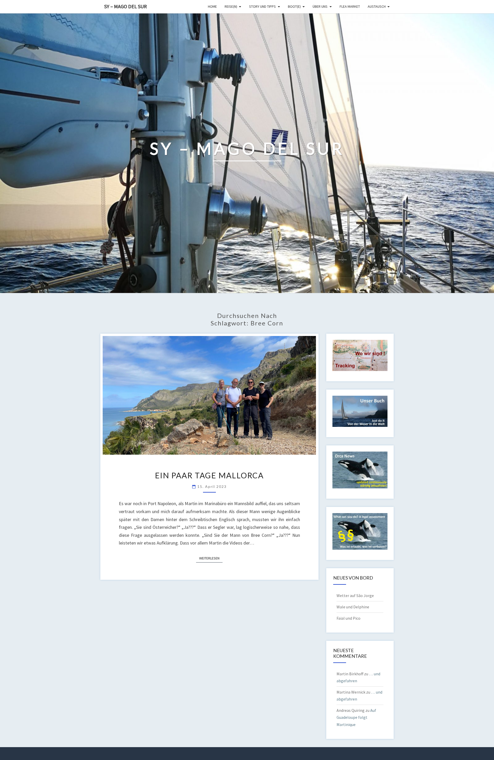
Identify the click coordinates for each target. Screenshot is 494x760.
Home (212, 6)
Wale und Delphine (353, 606)
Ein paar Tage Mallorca (209, 475)
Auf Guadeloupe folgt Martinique (356, 717)
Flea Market (350, 6)
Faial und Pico (348, 618)
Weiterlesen (211, 558)
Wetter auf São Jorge (355, 595)
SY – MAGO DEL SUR (125, 6)
